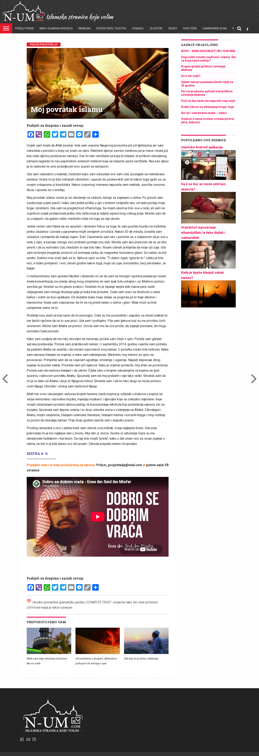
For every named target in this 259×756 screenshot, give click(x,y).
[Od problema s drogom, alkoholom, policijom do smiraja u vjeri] (97, 653)
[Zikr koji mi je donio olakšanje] (146, 653)
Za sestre (156, 28)
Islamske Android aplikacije (202, 147)
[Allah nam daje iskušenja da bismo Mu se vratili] (49, 653)
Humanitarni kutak (214, 28)
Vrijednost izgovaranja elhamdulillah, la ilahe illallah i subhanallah (203, 232)
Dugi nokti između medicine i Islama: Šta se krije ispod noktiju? (208, 58)
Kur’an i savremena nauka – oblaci (204, 113)
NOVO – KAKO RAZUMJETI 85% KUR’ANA (208, 51)
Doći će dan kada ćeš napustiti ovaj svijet (208, 100)
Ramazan (84, 28)
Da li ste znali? (191, 76)
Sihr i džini (190, 28)
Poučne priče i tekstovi (111, 28)
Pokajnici (138, 28)
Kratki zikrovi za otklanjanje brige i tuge (207, 106)
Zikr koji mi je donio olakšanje (141, 658)
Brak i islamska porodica (56, 28)
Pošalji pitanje (24, 28)
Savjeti (172, 28)
